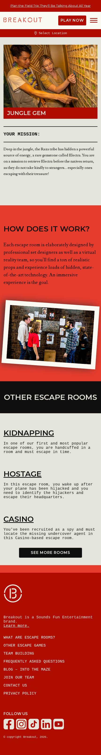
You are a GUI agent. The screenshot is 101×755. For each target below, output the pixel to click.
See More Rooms (50, 552)
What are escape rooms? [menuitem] (29, 638)
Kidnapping (29, 432)
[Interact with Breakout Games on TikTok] (34, 728)
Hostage (23, 473)
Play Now (72, 20)
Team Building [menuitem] (19, 654)
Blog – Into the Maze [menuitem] (27, 670)
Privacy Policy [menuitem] (20, 693)
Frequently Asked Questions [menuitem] (34, 662)
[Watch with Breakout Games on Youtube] (59, 728)
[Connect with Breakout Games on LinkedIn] (47, 728)
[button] (93, 20)
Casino (19, 519)
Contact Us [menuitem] (15, 685)
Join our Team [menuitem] (19, 678)
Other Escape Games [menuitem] (25, 646)
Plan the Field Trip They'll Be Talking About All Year (50, 6)
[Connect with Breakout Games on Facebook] (10, 728)
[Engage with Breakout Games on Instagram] (22, 728)
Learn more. (16, 626)
